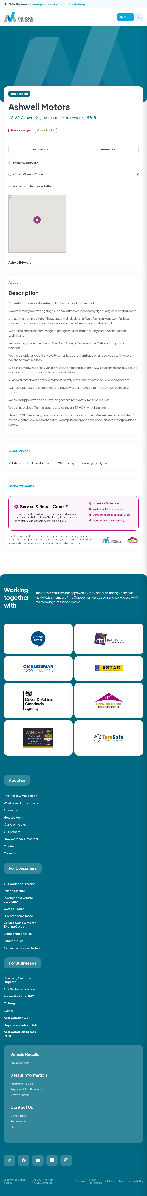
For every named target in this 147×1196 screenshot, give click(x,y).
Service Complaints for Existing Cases (20, 924)
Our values (11, 810)
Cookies (80, 1181)
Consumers (18, 1115)
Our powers (12, 831)
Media (14, 1127)
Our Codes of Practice (19, 883)
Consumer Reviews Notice (22, 948)
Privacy (111, 1181)
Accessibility (136, 1181)
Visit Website (40, 149)
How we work (13, 817)
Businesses (18, 1121)
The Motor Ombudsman (20, 795)
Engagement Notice (18, 933)
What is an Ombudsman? (21, 803)
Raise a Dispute (14, 891)
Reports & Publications (26, 1089)
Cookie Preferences (95, 1181)
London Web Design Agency (15, 1181)
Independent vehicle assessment (18, 899)
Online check (19, 1063)
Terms (122, 1181)
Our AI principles (15, 824)
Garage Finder (14, 908)
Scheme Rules (13, 940)
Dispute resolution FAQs (20, 1025)
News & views (19, 1095)
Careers (9, 853)
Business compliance (18, 916)
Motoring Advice (21, 1083)
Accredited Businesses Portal (20, 1033)
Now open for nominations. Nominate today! (59, 4)
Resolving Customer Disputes (18, 980)
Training (9, 1003)
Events (8, 1010)
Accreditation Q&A (17, 1017)
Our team (10, 846)
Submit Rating (106, 149)
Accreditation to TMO (19, 996)
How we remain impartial (21, 839)
